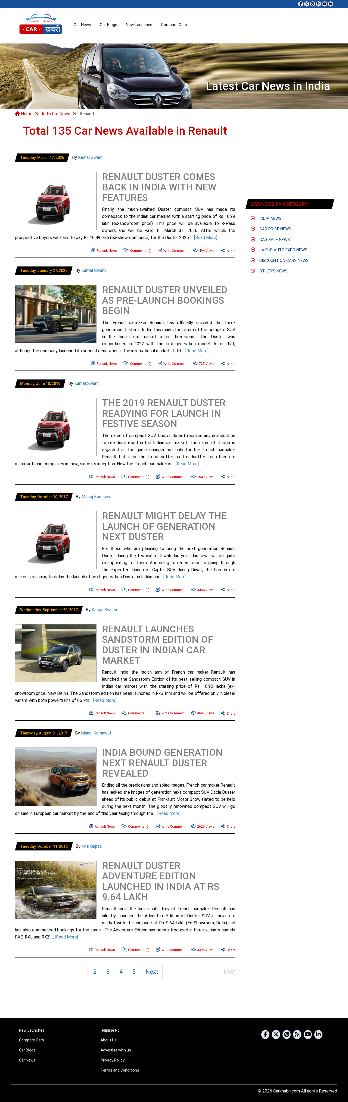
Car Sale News (274, 239)
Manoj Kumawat (97, 496)
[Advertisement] (78, 165)
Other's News (272, 271)
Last (229, 971)
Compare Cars (174, 24)
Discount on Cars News (283, 260)
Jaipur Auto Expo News (282, 249)
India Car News (56, 113)
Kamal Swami (90, 157)
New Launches (139, 24)
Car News (82, 24)
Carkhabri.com (286, 1091)
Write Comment (175, 251)
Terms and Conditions (120, 1070)
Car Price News (274, 229)
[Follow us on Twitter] (306, 4)
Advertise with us (116, 1050)
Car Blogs (108, 24)
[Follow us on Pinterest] (312, 4)
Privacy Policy (113, 1060)
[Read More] (205, 237)
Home (26, 113)
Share (230, 251)
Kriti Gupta (92, 846)
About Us (109, 1040)
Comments (140, 251)
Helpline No (110, 1030)
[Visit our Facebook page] (300, 4)
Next (151, 971)
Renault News (107, 251)
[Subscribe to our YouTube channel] (324, 4)
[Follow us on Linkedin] (330, 4)
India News (269, 218)
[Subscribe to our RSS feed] (318, 4)
